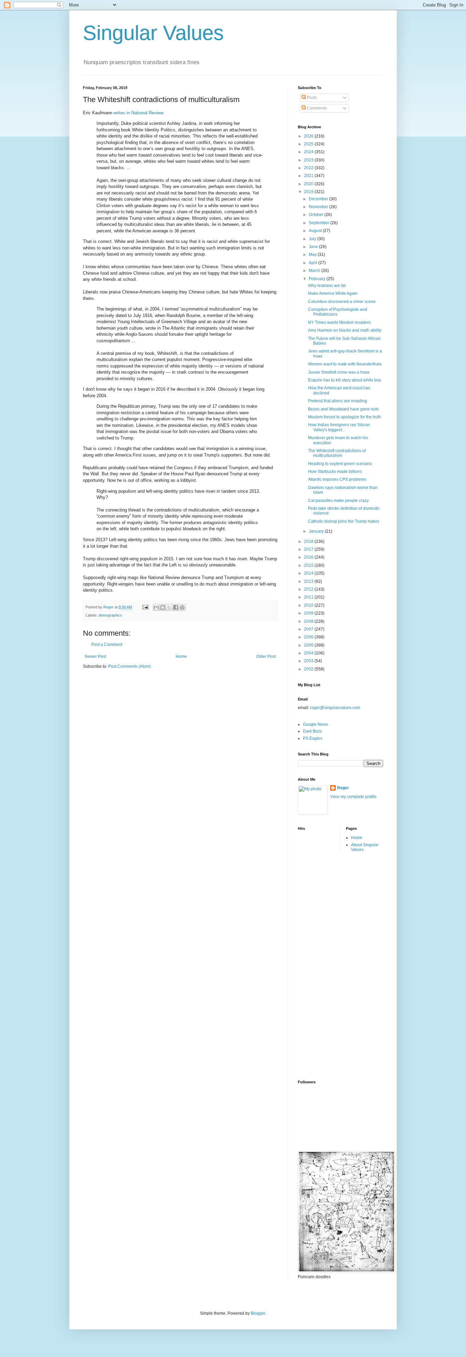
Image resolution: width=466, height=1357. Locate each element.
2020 (309, 184)
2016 (309, 557)
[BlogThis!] (162, 607)
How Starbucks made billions (335, 471)
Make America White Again (333, 293)
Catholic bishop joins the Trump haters (343, 521)
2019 (309, 191)
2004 (309, 653)
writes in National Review (138, 112)
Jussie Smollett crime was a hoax (338, 372)
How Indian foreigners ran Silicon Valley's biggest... (339, 427)
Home (181, 656)
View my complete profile (353, 796)
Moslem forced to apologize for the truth (344, 417)
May (313, 254)
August (316, 230)
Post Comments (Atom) (129, 666)
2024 (309, 151)
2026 (309, 136)
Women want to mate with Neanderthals (345, 364)
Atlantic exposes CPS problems (337, 479)
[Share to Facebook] (175, 607)
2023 (309, 160)
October (316, 214)
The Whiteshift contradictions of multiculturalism (337, 453)
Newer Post (95, 656)
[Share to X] (169, 607)
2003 (309, 661)
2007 (309, 629)
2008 (309, 621)
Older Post (266, 656)
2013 (309, 581)
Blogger (258, 1313)
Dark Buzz (312, 731)
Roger (343, 787)
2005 (309, 645)
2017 (309, 549)
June (314, 246)
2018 (309, 541)
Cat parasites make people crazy (338, 500)
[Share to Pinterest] (182, 607)
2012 (309, 589)
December (319, 199)
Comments (316, 108)
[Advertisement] (325, 965)
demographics (110, 615)
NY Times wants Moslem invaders (339, 322)
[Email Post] (145, 607)
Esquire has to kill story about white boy (344, 380)
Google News (315, 724)
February (317, 278)
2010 (309, 605)
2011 (309, 597)
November (319, 206)
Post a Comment (106, 644)
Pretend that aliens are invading (337, 401)
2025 (309, 144)
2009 (309, 613)
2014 (309, 573)
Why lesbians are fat (327, 285)
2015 (309, 565)
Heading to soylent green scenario (340, 463)
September (319, 222)
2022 (309, 167)
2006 (309, 637)
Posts (311, 97)
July (313, 238)
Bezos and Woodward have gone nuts (343, 409)
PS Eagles (312, 738)
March (315, 270)
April (313, 262)
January (317, 531)
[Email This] (156, 607)
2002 (309, 669)
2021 (309, 175)
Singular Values (153, 32)
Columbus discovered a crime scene (342, 301)
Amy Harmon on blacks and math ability (344, 330)
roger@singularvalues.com (335, 707)
